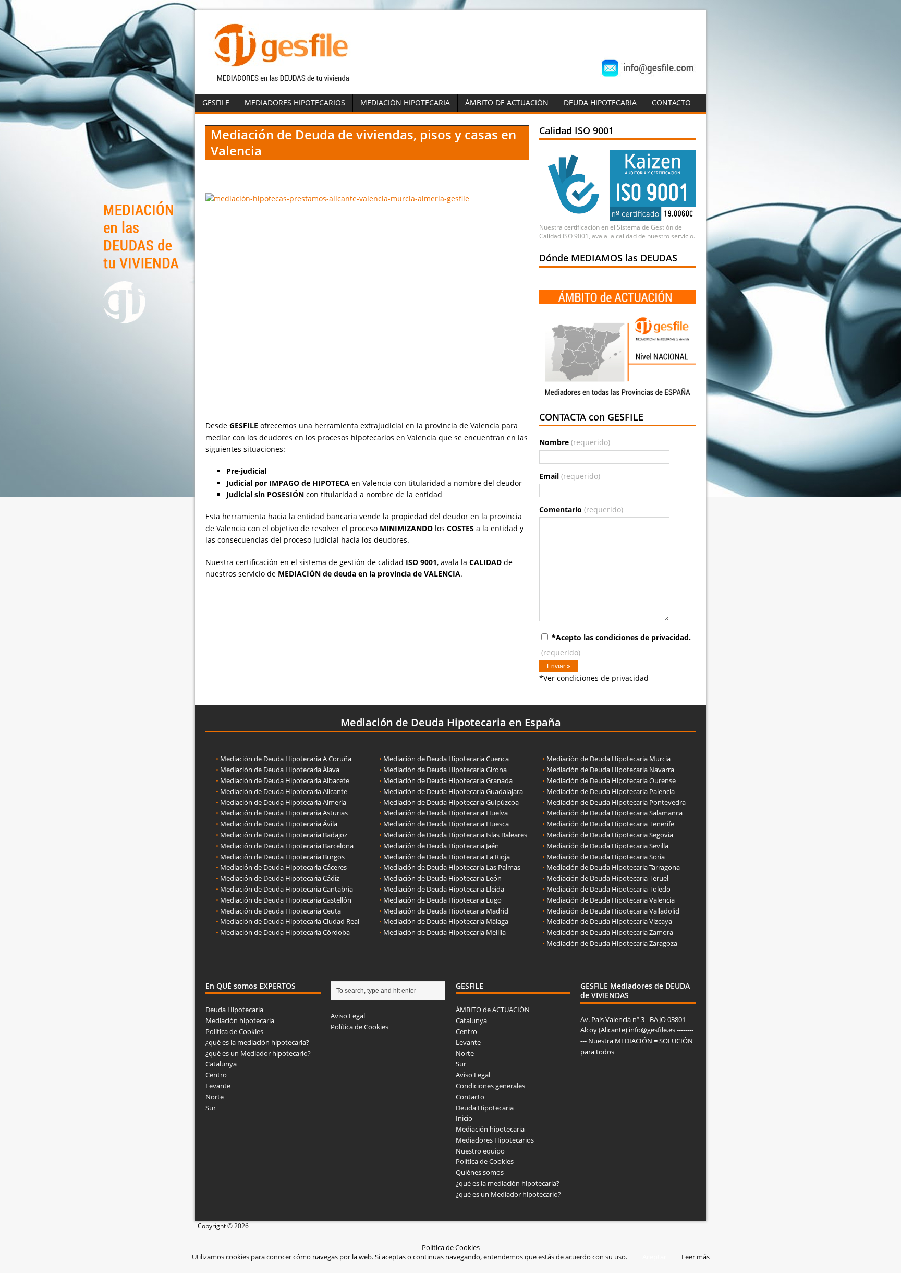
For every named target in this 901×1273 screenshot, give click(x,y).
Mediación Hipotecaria (405, 102)
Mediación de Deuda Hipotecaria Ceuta (280, 911)
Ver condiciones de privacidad (596, 678)
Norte (214, 1096)
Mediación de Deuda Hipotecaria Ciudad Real (289, 921)
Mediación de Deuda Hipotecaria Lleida (443, 889)
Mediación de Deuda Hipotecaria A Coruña (285, 758)
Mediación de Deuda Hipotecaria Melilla (444, 932)
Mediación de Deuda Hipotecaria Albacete (284, 780)
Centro (216, 1074)
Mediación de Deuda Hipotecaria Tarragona (613, 867)
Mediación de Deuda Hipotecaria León (442, 878)
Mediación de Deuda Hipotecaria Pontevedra (616, 802)
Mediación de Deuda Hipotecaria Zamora (609, 932)
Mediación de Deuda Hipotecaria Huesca (446, 823)
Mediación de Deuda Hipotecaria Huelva (445, 813)
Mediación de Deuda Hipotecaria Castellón (285, 900)
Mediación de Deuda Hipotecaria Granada (448, 780)
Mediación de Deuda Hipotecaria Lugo (442, 900)
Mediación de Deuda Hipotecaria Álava (279, 769)
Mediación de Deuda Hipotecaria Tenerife (610, 823)
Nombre (574, 442)
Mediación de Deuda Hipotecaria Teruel (607, 878)
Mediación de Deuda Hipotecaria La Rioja (446, 856)
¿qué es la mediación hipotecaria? (257, 1042)
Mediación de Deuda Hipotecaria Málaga (445, 921)
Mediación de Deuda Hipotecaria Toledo (608, 889)
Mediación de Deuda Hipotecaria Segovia (609, 834)
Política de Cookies (234, 1031)
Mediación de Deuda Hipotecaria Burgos (282, 856)
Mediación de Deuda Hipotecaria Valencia (610, 900)
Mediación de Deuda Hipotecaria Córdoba (285, 932)
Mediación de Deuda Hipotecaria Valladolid (612, 911)
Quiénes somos (480, 1172)
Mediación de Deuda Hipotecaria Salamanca (614, 813)
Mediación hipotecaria (239, 1020)
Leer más (695, 1257)
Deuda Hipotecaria (600, 102)
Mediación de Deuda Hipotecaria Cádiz (279, 878)
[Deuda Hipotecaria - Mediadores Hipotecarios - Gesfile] (283, 83)
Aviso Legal (348, 1015)
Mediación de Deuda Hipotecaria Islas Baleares (455, 834)
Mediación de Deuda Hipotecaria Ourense (611, 780)
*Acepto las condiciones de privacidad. (616, 644)
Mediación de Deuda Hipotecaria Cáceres (283, 867)
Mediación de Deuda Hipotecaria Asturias (284, 813)
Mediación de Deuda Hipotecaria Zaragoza (611, 943)
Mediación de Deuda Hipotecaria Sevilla (607, 845)
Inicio (464, 1118)
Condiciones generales (490, 1085)
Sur (210, 1107)
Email (569, 476)
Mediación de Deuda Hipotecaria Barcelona (287, 845)
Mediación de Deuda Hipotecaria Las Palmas (451, 867)
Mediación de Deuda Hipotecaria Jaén (441, 845)
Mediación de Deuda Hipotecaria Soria (605, 856)
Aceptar (654, 1257)
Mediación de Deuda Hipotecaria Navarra (610, 769)
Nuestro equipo (480, 1151)
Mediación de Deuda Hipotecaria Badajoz (283, 834)
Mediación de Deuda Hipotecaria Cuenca (446, 758)
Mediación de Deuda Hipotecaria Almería (283, 802)
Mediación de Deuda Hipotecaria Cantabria (286, 889)
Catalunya (221, 1063)
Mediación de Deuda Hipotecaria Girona (445, 769)
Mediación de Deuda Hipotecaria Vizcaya (609, 921)
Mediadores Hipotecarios (295, 102)
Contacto (671, 102)
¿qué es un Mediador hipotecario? (258, 1053)
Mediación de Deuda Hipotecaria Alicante (283, 791)
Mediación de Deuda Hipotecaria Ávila (278, 823)
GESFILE (215, 102)
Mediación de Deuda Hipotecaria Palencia (610, 791)
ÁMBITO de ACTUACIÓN (507, 102)
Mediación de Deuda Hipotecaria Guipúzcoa (451, 802)
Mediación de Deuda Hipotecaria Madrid (445, 911)
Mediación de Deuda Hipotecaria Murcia (608, 758)
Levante (217, 1085)
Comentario (581, 509)
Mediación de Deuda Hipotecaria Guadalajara (453, 791)
